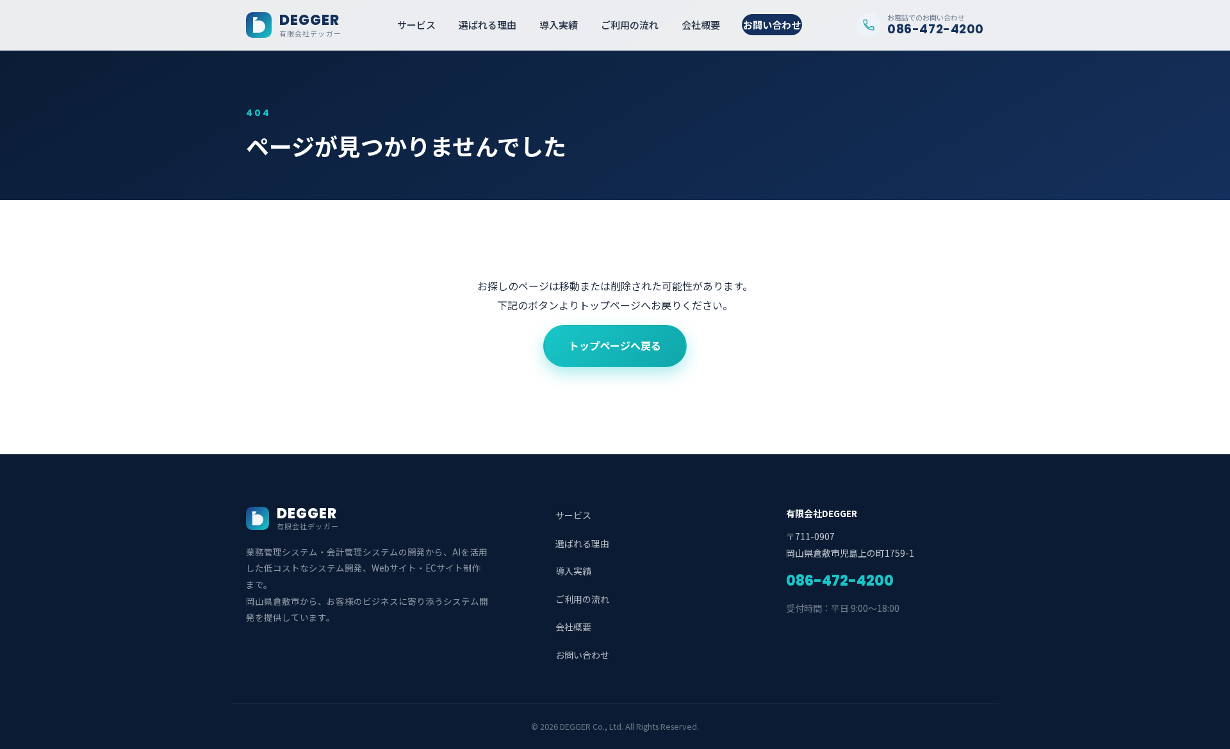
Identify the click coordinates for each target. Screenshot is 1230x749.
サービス (416, 24)
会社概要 (701, 24)
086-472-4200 (840, 581)
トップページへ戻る (615, 345)
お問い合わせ (772, 24)
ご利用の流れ (630, 24)
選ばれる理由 (487, 24)
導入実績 (558, 24)
